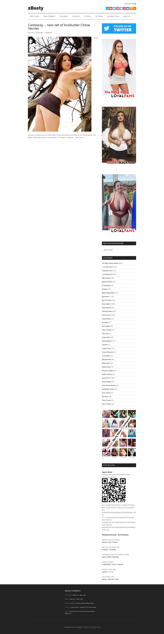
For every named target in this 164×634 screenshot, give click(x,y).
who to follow (106, 404)
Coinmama (112, 550)
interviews (105, 334)
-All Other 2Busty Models (110, 263)
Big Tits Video (106, 300)
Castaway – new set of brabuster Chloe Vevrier (59, 26)
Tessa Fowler (106, 400)
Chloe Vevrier (106, 315)
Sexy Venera (106, 393)
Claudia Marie (106, 319)
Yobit (110, 542)
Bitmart (115, 542)
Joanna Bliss (106, 337)
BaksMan (115, 557)
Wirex (117, 579)
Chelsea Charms (107, 311)
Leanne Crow (106, 348)
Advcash (111, 579)
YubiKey (104, 572)
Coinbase (105, 550)
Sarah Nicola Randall (108, 385)
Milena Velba (106, 367)
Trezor (114, 564)
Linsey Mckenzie (107, 352)
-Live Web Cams (107, 267)
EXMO (109, 557)
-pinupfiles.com (107, 271)
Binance (104, 542)
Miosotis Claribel (107, 371)
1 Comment (48, 32)
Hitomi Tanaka (106, 330)
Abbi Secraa (106, 278)
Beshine (104, 289)
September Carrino (108, 389)
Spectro (104, 579)
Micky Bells (106, 363)
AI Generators (106, 285)
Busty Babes (106, 304)
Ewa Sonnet (106, 326)
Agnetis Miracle (107, 282)
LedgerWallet (106, 564)
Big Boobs (105, 296)
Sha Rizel (105, 396)
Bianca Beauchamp (108, 293)
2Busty (35, 8)
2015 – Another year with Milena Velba (82, 603)
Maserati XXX (106, 359)
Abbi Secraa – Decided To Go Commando (83, 607)
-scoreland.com (107, 274)
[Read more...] (80, 137)
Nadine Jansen (107, 374)
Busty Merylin (106, 308)
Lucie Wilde (106, 356)
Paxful (104, 557)
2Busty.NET (79, 627)
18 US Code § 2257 (95, 627)
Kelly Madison (106, 341)
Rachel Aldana (106, 382)
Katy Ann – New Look (79, 595)
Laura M (104, 345)
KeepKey (120, 564)
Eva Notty (105, 322)
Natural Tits (106, 378)
